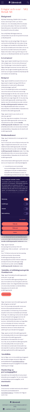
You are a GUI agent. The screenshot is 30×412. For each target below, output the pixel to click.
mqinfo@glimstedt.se (18, 361)
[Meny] (2, 2)
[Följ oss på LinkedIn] (3, 409)
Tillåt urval (15, 228)
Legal (15, 406)
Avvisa (15, 232)
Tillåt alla (15, 224)
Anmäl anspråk (6, 294)
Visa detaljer (22, 219)
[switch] (26, 204)
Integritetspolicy (21, 409)
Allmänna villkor (10, 409)
